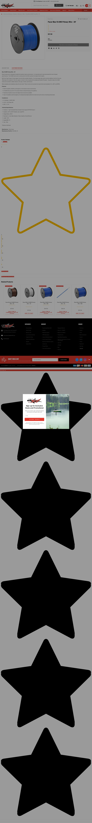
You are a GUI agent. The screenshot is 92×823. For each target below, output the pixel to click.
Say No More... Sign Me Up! (34, 419)
